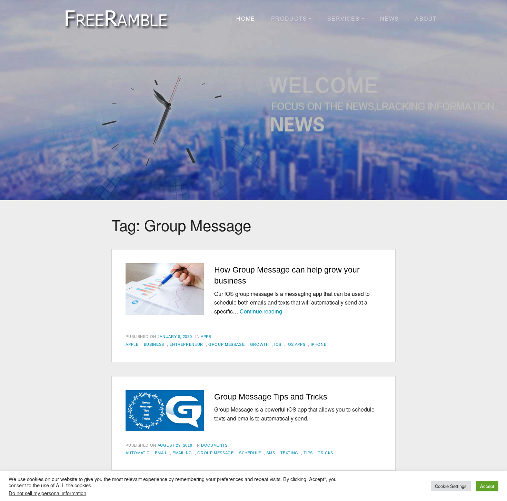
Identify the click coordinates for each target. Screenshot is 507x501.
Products (289, 18)
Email (161, 453)
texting (289, 453)
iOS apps (296, 344)
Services (343, 18)
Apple (132, 344)
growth (259, 344)
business (154, 344)
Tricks (325, 453)
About (426, 18)
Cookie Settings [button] (451, 486)
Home (245, 18)
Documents (214, 445)
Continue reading (261, 311)
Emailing (182, 453)
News (389, 18)
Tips (308, 453)
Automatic (138, 453)
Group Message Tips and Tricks (270, 396)
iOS (277, 344)
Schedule (250, 453)
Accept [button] (487, 486)
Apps (206, 336)
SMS (270, 453)
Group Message (226, 344)
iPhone (319, 344)
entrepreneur (186, 344)
